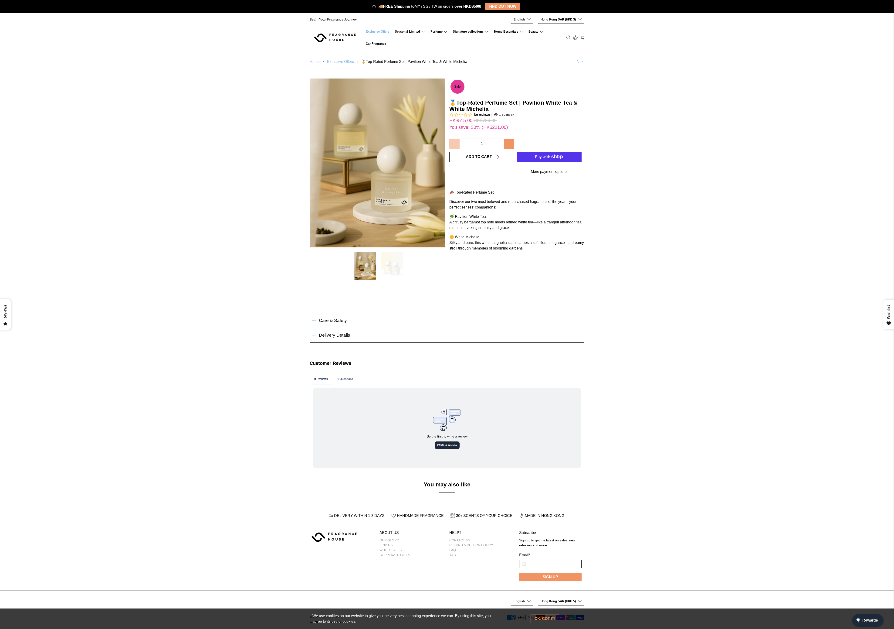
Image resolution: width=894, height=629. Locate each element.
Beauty (533, 31)
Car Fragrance (376, 43)
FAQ (452, 550)
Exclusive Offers (377, 31)
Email (524, 555)
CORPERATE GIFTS (394, 555)
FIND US (386, 545)
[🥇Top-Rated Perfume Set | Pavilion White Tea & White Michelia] (377, 163)
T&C (452, 555)
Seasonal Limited (407, 31)
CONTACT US (459, 540)
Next (580, 62)
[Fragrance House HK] (336, 37)
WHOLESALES (390, 550)
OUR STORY (389, 540)
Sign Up (550, 577)
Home (315, 62)
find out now (502, 6)
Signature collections (468, 31)
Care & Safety (333, 320)
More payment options (549, 172)
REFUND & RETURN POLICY (471, 545)
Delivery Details (334, 335)
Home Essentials (506, 31)
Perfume (436, 31)
